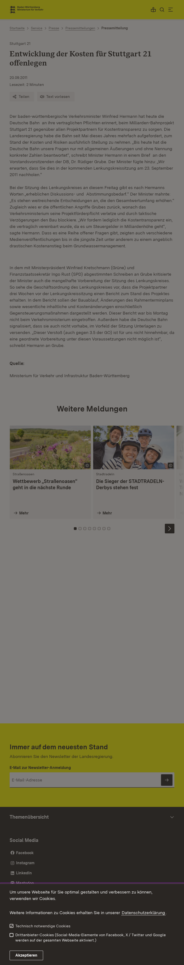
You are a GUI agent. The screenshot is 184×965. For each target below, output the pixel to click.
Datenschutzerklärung (143, 912)
